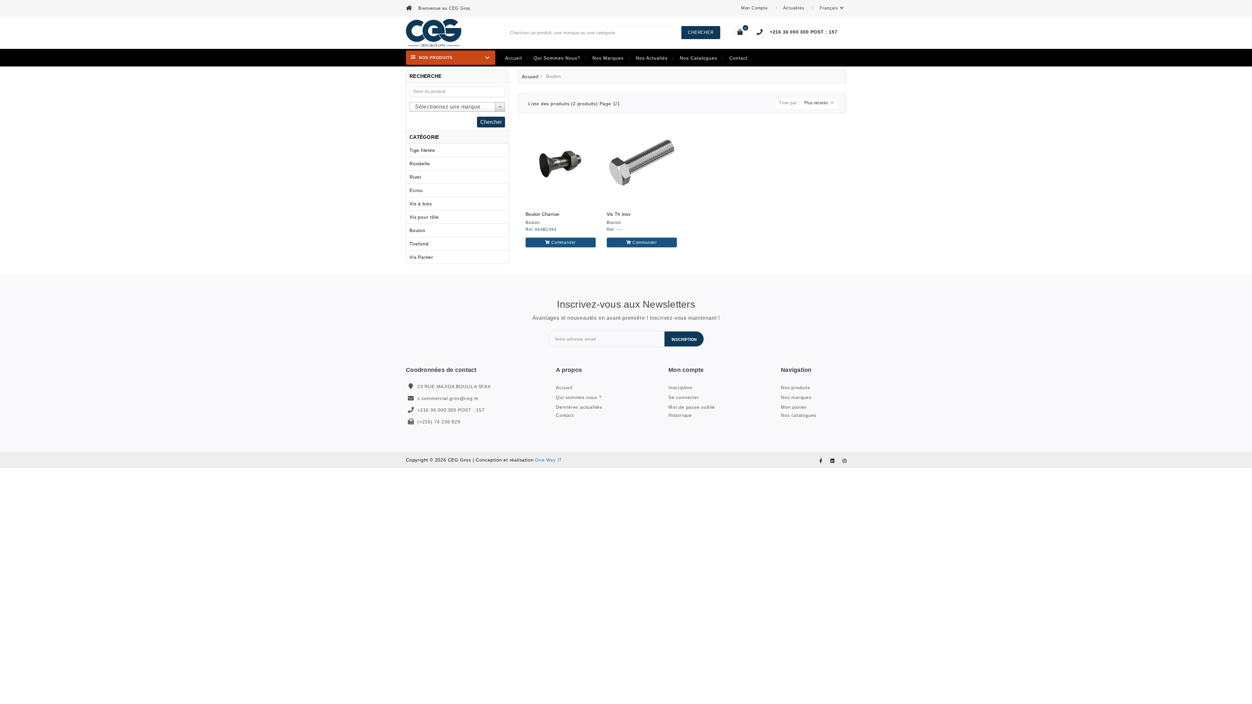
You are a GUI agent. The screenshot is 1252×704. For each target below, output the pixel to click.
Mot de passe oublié (691, 407)
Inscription (684, 339)
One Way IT (548, 459)
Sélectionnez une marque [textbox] (447, 107)
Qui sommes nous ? (579, 397)
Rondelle (420, 163)
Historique (680, 415)
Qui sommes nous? (557, 58)
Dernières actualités (579, 407)
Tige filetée (422, 150)
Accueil (513, 58)
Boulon (417, 230)
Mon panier (794, 407)
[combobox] (457, 107)
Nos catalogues (698, 58)
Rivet (415, 177)
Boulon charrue (542, 214)
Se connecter (683, 397)
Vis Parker (421, 257)
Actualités (794, 8)
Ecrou (416, 190)
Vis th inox (619, 214)
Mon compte (755, 8)
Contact (738, 58)
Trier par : (789, 102)
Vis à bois (421, 203)
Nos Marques (608, 58)
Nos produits (795, 387)
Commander (563, 242)
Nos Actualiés (652, 58)
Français (830, 8)
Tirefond (419, 243)
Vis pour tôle (424, 217)
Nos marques (796, 397)
